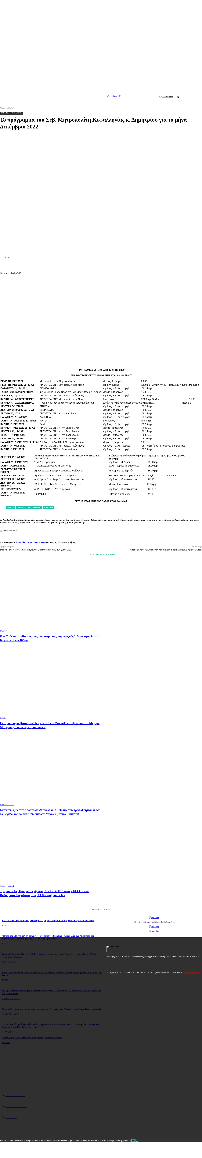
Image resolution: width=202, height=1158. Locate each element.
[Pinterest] (71, 265)
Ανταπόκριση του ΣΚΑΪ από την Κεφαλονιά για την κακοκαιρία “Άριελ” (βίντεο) (166, 550)
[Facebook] (51, 265)
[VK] (130, 265)
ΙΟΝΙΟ (3, 718)
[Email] (101, 265)
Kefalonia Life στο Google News (31, 542)
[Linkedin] (91, 265)
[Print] (110, 265)
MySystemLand (191, 972)
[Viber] (140, 265)
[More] (150, 265)
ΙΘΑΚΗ (3, 631)
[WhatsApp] (81, 265)
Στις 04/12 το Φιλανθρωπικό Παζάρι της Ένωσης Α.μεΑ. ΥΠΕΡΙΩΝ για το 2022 (35, 550)
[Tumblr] (120, 265)
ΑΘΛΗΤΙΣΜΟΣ (7, 804)
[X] (61, 265)
